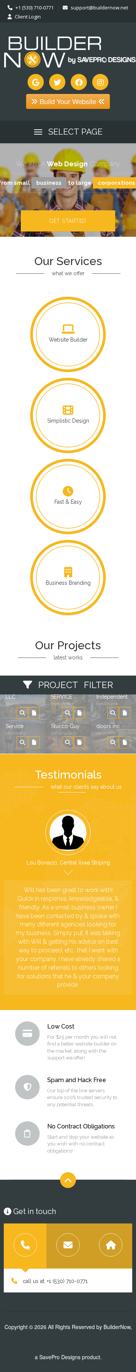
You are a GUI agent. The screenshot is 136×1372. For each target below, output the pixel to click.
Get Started (68, 221)
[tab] (25, 1246)
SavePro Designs (59, 1357)
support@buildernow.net (99, 7)
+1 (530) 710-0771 (34, 7)
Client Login (27, 16)
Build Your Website (68, 101)
